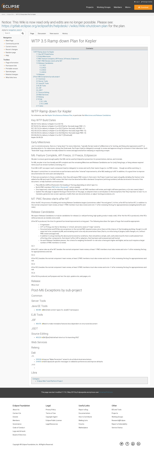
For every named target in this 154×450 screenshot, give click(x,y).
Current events (11, 46)
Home (3, 14)
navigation (12, 30)
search (19, 30)
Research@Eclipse (118, 420)
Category (36, 379)
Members (118, 7)
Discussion (42, 33)
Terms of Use (51, 413)
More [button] (127, 7)
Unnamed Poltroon (106, 392)
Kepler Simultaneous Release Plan (60, 115)
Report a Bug (83, 410)
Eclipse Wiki (10, 14)
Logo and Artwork (19, 431)
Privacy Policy (51, 410)
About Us (16, 410)
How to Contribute (85, 417)
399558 (38, 359)
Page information (12, 63)
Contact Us (17, 413)
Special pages (11, 71)
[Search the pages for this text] (22, 33)
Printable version (12, 68)
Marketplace (83, 428)
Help (7, 55)
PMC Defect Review (59, 187)
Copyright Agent (51, 417)
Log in (138, 2)
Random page (11, 52)
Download (144, 7)
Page (32, 33)
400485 (39, 310)
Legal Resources (52, 424)
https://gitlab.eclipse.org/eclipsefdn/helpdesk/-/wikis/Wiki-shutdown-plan (55, 26)
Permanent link (11, 66)
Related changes (12, 74)
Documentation (84, 413)
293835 (38, 362)
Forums (81, 424)
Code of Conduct (19, 428)
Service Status (117, 428)
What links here (11, 77)
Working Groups (103, 7)
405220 (38, 337)
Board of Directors (19, 435)
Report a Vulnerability (119, 424)
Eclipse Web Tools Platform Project (50, 381)
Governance (17, 424)
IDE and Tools (116, 410)
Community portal (12, 44)
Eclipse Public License (54, 420)
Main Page (9, 40)
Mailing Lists (83, 420)
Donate (15, 417)
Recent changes (12, 49)
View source (54, 33)
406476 (39, 324)
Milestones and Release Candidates (98, 115)
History (65, 33)
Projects (89, 7)
